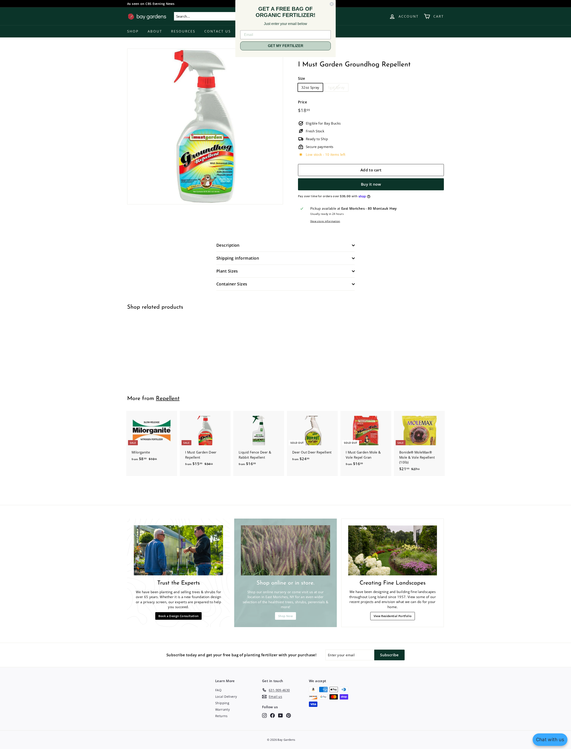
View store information (325, 221)
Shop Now (285, 616)
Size (301, 78)
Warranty (222, 709)
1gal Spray (336, 87)
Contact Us (217, 31)
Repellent (168, 398)
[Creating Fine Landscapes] (392, 550)
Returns (221, 716)
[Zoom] (205, 126)
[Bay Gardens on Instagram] (264, 715)
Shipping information (237, 258)
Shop (133, 31)
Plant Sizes (227, 271)
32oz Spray (310, 87)
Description (228, 245)
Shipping (222, 703)
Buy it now (371, 184)
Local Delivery (226, 696)
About (155, 31)
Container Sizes (231, 284)
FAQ (218, 690)
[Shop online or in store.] (285, 550)
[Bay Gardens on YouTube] (280, 715)
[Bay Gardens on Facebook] (272, 715)
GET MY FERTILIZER (285, 46)
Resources (183, 31)
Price (302, 102)
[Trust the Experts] (178, 550)
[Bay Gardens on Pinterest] (288, 715)
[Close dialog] (331, 4)
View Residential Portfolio (393, 616)
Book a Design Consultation (178, 616)
